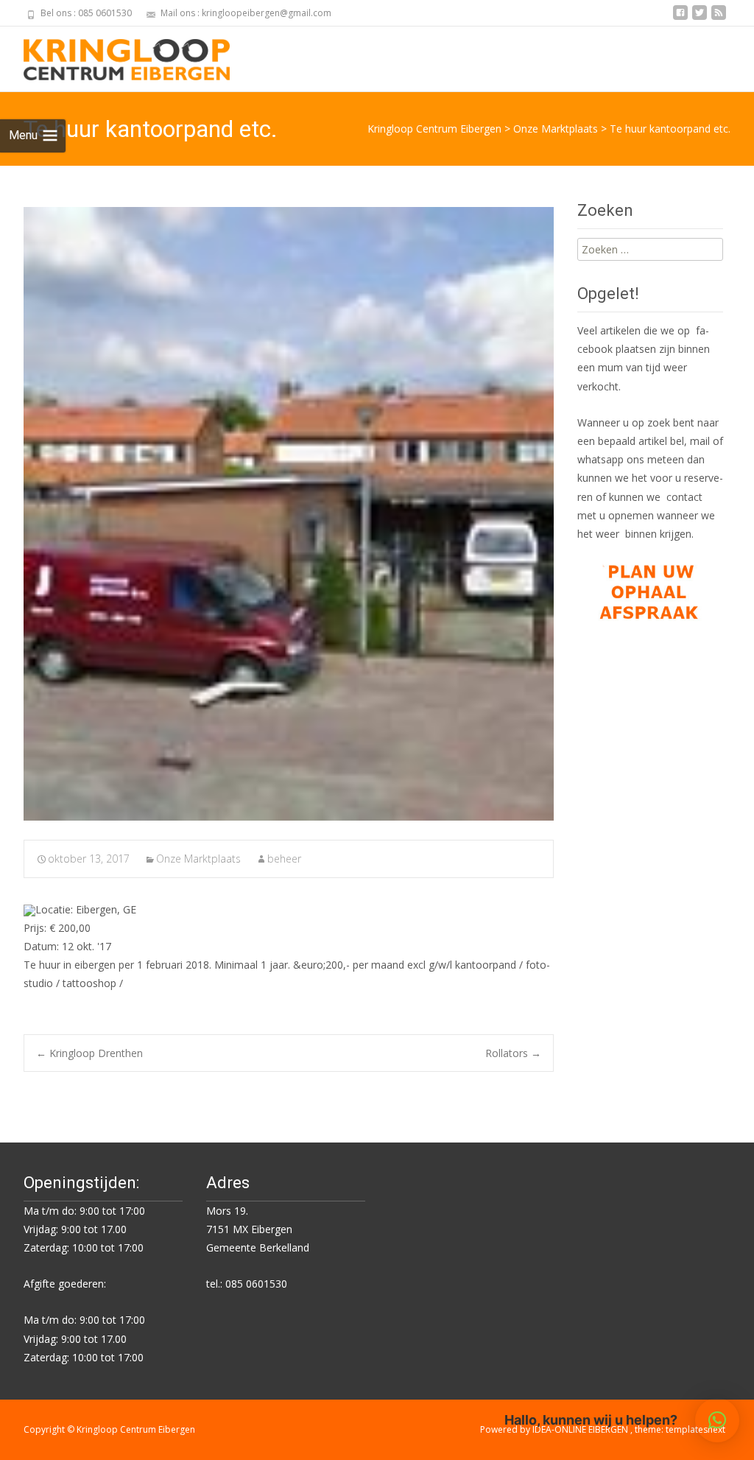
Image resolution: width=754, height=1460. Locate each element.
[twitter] (699, 18)
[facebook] (680, 18)
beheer (284, 859)
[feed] (718, 18)
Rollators (513, 1053)
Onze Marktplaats (198, 859)
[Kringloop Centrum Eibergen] (115, 56)
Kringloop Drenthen (89, 1053)
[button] (717, 1420)
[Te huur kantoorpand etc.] (289, 514)
